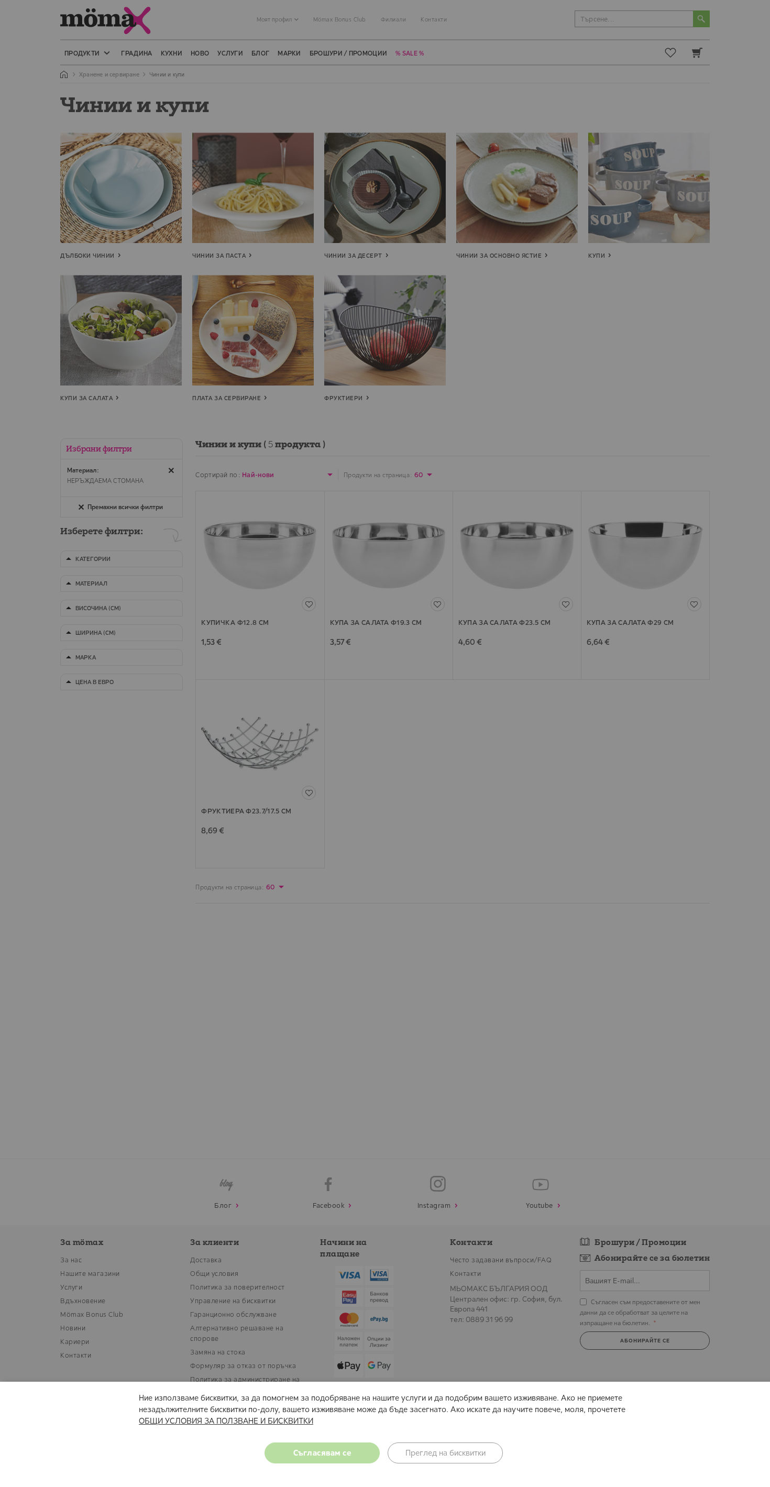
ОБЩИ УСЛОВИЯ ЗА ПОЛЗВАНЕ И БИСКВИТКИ (226, 1421)
